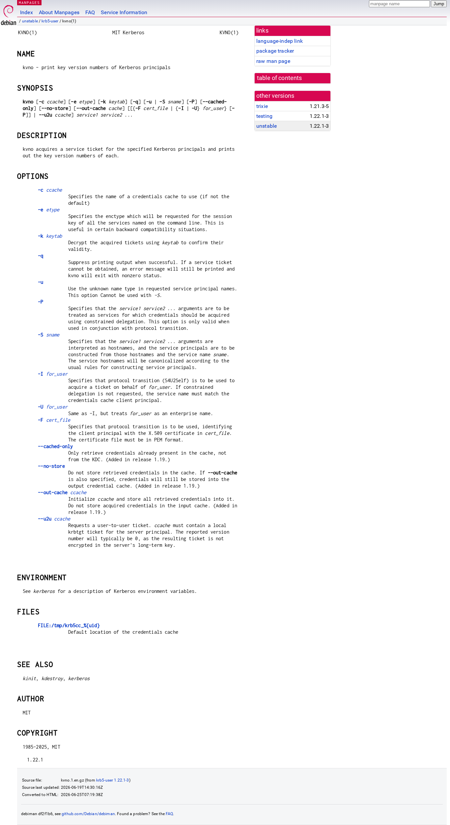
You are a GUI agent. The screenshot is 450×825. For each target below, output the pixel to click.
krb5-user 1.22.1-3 (112, 780)
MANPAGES (29, 2)
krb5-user (50, 21)
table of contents (279, 78)
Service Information (124, 12)
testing (264, 116)
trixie (262, 106)
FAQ (90, 12)
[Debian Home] (8, 13)
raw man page (273, 61)
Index (26, 12)
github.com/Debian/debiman (88, 814)
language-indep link (279, 41)
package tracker (275, 51)
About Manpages (59, 12)
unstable (30, 21)
